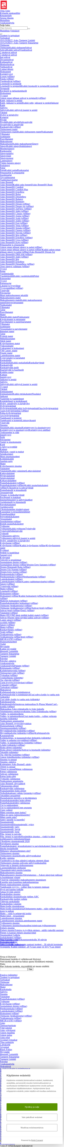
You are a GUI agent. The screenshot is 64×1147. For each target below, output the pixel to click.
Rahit (2, 105)
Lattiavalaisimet (33, 471)
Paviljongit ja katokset (10, 497)
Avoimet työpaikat (8, 1040)
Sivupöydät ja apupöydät (11, 124)
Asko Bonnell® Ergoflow (12, 192)
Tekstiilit (9, 752)
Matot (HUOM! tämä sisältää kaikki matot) (24, 615)
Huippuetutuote (11, 726)
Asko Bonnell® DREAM (16, 254)
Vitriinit (3, 112)
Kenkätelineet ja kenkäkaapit (13, 401)
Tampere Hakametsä (9, 653)
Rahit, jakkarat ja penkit (11, 100)
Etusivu (8, 975)
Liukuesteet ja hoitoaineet (12, 348)
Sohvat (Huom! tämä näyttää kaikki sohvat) (24, 617)
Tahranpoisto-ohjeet (9, 786)
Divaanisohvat (7, 59)
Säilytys (3, 107)
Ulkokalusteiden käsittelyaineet (14, 509)
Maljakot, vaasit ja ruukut (12, 451)
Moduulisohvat (7, 64)
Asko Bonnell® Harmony (12, 201)
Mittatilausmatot (7, 338)
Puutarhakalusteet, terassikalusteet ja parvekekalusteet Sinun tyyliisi (31, 846)
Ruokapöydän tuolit (9, 367)
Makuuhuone (6, 141)
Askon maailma (7, 1032)
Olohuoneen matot (8, 129)
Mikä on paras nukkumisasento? (15, 815)
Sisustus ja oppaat (8, 759)
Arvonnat (4, 1047)
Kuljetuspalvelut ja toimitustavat (15, 692)
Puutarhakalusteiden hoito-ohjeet (15, 800)
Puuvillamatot (6, 139)
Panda (7, 79)
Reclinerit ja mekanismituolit (13, 91)
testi (27, 637)
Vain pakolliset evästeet (32, 1117)
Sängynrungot (6, 158)
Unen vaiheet (6, 810)
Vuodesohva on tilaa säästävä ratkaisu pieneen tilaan (24, 860)
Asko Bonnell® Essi (14, 223)
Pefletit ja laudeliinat (9, 552)
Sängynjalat (5, 156)
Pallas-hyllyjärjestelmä (10, 413)
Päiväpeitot (5, 293)
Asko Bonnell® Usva (14, 240)
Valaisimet (5, 468)
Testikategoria (10, 634)
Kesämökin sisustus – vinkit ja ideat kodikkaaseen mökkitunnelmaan (27, 837)
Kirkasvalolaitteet (8, 480)
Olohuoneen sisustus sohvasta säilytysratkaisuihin (23, 863)
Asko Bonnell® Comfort (11, 187)
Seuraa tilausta (7, 18)
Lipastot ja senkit (29, 110)
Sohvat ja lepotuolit (36, 750)
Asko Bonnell (6, 182)
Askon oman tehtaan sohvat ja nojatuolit (23, 98)
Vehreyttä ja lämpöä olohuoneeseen (16, 865)
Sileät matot (5, 341)
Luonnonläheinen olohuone (13, 867)
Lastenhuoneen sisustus (11, 918)
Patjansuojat (5, 283)
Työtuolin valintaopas (10, 778)
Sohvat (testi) (42, 608)
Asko (2, 1023)
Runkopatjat (5, 151)
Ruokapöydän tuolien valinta (13, 899)
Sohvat (28, 47)
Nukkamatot (47, 131)
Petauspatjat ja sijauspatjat (12, 172)
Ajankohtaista (11, 677)
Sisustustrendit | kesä (9, 831)
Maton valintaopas (24, 769)
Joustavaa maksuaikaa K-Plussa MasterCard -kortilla (29, 705)
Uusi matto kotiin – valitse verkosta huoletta (28, 717)
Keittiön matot (6, 372)
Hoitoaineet (5, 71)
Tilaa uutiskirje (7, 1042)
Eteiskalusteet (6, 391)
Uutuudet (8, 685)
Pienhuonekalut (11, 574)
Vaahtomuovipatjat (9, 180)
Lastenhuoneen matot (10, 355)
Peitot (2, 271)
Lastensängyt (6, 160)
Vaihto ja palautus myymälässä (18, 740)
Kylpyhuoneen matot (10, 343)
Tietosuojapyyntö (12, 673)
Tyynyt (3, 269)
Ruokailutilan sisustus (10, 894)
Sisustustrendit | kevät (10, 829)
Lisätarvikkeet (6, 69)
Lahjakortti (5, 1044)
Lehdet (12, 745)
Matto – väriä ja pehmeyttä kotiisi (15, 913)
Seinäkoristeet (6, 454)
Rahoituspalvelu (7, 702)
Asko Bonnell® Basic (42, 184)
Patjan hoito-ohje (8, 776)
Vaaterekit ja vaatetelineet (12, 398)
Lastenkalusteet (11, 579)
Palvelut (4, 658)
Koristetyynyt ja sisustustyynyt (36, 427)
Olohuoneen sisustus (9, 853)
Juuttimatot (5, 136)
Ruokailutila (5, 360)
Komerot (4, 117)
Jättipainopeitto (12, 944)
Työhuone (5, 526)
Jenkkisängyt (26, 146)
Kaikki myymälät (8, 649)
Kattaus (3, 374)
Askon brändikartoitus (19, 757)
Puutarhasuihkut (7, 514)
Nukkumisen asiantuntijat (12, 721)
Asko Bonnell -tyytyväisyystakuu (15, 723)
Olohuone (4, 45)
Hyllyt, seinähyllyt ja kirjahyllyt (15, 403)
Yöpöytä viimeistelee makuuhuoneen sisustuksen (23, 880)
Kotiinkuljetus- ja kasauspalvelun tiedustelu (25, 738)
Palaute (21, 665)
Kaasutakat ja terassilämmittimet (15, 512)
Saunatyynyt (6, 555)
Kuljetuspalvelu (42, 733)
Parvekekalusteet (8, 504)
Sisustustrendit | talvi (9, 827)
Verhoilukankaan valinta (20, 793)
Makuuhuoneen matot (10, 297)
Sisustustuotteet (7, 942)
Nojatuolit (4, 88)
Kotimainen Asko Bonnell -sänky (15, 764)
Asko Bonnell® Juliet (14, 211)
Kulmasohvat (6, 62)
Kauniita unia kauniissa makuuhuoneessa (19, 882)
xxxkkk (7, 622)
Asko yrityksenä (7, 1030)
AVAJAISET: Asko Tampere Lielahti (17, 40)
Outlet (3, 644)
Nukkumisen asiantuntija (11, 781)
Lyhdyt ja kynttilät (8, 447)
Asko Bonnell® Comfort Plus (14, 189)
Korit (2, 444)
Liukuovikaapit (28, 420)
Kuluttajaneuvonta (12, 670)
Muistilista (5, 20)
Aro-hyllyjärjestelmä (9, 415)
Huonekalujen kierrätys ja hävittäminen (18, 798)
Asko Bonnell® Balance (11, 199)
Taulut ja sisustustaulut (10, 442)
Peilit (2, 437)
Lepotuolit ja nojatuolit (10, 83)
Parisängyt (5, 165)
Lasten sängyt (10, 620)
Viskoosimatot (6, 346)
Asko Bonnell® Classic (15, 213)
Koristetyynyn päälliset (39, 430)
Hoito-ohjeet (11, 747)
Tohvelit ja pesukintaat (10, 560)
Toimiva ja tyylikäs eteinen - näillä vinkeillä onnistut (39, 930)
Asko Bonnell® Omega (15, 230)
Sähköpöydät (16, 531)
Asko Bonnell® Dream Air (17, 206)
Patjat (2, 168)
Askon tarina (6, 1035)
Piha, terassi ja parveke (10, 834)
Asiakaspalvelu (7, 663)
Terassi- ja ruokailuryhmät (12, 495)
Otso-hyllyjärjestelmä (48, 408)
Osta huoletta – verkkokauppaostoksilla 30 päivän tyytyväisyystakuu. (23, 933)
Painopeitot (5, 278)
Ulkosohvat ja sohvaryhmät (20, 487)
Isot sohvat (5, 57)
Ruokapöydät (10, 127)
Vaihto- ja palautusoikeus (12, 714)
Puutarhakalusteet (12, 483)
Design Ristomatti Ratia (15, 567)
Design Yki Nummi (13, 569)
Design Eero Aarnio (13, 572)
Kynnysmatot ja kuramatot (12, 358)
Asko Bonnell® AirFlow (16, 208)
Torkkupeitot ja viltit (9, 432)
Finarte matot (6, 353)
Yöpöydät (4, 290)
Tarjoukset (5, 38)
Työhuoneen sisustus (9, 923)
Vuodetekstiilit (7, 273)
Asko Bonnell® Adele (14, 220)
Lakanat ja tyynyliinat (10, 285)
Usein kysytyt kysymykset (16, 682)
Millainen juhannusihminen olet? (15, 851)
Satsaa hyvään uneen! (10, 892)
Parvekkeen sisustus (9, 843)
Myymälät (5, 646)
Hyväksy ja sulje (32, 1107)
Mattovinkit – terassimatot (12, 916)
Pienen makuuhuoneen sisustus (14, 884)
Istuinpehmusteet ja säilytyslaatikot (16, 499)
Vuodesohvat (26, 50)
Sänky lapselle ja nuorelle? (12, 819)
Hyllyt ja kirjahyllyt (9, 115)
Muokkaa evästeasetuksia (32, 1128)
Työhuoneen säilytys (9, 536)
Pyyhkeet (4, 550)
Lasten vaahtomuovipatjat (39, 581)
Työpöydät (30, 528)
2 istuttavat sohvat (8, 52)
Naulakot (36, 394)
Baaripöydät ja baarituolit (12, 370)
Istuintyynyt (5, 377)
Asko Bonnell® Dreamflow (13, 196)
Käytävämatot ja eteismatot (12, 319)
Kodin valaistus (7, 858)
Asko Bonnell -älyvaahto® (12, 783)
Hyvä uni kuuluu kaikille (11, 889)
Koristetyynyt (6, 74)
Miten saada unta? (8, 817)
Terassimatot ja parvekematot (13, 329)
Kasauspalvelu (7, 735)
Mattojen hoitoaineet (13, 601)
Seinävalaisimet (7, 478)
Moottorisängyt (7, 148)
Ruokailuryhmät (36, 362)
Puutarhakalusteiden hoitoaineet (19, 603)
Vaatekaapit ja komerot (10, 418)
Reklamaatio (10, 668)
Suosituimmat (10, 521)
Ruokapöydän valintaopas (12, 788)
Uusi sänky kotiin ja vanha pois (20, 699)
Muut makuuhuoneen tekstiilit (14, 295)
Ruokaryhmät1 (11, 629)
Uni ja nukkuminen (9, 805)
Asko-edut (5, 1037)
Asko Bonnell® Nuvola (15, 233)
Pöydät (3, 119)
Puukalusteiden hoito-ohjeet (13, 791)
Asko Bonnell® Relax (10, 194)
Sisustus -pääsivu (8, 762)
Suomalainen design (13, 562)
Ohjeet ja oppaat (7, 766)
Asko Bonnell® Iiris (13, 235)
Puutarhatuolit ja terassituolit (13, 490)
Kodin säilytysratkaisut (30, 855)
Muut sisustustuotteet (10, 456)
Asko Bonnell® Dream (15, 204)
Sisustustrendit (7, 822)
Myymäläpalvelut (17, 730)
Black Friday (6, 1049)
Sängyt (35, 144)
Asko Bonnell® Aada (14, 218)
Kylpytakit (5, 557)
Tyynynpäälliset (11, 288)
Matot (3, 314)
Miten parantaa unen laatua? (13, 812)
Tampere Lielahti (8, 656)
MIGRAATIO (11, 639)
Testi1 (27, 610)
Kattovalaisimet (7, 473)
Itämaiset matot (7, 331)
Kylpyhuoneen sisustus (11, 466)
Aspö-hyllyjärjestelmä (14, 410)
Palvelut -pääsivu (8, 661)
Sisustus (4, 425)
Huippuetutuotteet (8, 641)
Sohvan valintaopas (9, 774)
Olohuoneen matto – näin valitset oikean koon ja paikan (31, 909)
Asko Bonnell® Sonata (15, 228)
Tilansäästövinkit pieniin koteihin (15, 870)
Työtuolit (4, 533)
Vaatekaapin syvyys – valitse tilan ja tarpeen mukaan (24, 887)
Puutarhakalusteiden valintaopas (15, 803)
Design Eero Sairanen (41, 564)
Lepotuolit (53, 86)
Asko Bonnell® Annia (14, 216)
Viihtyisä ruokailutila (9, 901)
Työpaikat (9, 675)
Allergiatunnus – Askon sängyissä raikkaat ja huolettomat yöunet (31, 876)
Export (7, 76)
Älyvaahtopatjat (7, 177)
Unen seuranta (25, 807)
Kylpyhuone (10, 543)
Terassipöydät (6, 492)
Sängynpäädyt (6, 153)
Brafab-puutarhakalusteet (12, 524)
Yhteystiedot (6, 1028)
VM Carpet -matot (8, 350)
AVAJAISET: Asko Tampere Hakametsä (19, 42)
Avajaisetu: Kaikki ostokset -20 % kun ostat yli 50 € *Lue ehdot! (30, 939)
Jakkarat (54, 103)
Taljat (2, 309)
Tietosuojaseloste (8, 1025)
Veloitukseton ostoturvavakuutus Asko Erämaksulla (28, 711)
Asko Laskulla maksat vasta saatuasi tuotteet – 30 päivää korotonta (31, 937)
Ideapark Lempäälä (9, 651)
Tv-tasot (4, 95)
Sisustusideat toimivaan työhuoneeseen (37, 925)
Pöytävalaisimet (7, 475)
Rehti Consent (37, 1140)
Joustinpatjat (6, 175)
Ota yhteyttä (10, 680)
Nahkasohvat (6, 67)
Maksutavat (5, 690)
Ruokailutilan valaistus (10, 904)
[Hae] (29, 28)
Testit (6, 632)
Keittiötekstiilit (7, 459)
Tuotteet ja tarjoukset (9, 35)
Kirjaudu (10, 13)
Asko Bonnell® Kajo (14, 242)
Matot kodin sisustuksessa (12, 906)
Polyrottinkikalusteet (9, 516)
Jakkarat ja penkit (8, 379)
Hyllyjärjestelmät (8, 406)
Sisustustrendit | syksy (24, 824)
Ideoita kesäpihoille (9, 848)
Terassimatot (6, 519)
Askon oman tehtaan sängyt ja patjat (21, 247)
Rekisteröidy (6, 15)
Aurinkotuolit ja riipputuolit (13, 502)
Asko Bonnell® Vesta (14, 225)
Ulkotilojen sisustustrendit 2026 (15, 841)
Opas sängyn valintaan (14, 266)
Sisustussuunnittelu (13, 728)
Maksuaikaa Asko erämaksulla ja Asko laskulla (22, 709)
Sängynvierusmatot (14, 302)
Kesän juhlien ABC (29, 896)
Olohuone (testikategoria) (16, 605)
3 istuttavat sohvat (8, 55)
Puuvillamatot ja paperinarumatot (15, 321)
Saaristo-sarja (6, 461)
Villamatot (5, 134)
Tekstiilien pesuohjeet (10, 795)
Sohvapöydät (26, 122)
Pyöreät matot (6, 336)
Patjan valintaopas (8, 771)
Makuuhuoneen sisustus (11, 872)
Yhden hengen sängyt (10, 163)
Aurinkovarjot (6, 507)
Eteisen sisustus (7, 928)
